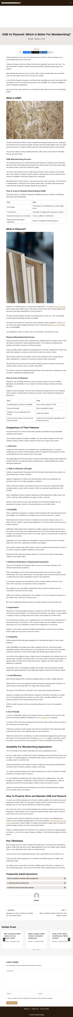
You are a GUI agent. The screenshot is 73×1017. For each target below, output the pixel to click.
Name (9, 993)
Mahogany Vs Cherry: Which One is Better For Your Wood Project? (19, 913)
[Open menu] (70, 3)
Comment (10, 971)
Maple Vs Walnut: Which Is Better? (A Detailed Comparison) (36, 936)
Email (40, 993)
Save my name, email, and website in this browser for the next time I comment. (30, 998)
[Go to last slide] (4, 939)
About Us (27, 1009)
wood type (41, 738)
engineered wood (60, 306)
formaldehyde (44, 717)
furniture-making (56, 325)
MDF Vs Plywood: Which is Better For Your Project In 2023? (53, 913)
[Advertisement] (36, 16)
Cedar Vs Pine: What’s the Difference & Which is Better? (60, 936)
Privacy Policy (44, 1009)
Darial (31, 39)
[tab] (33, 949)
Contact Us (35, 1009)
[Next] (69, 939)
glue (50, 316)
